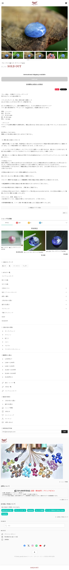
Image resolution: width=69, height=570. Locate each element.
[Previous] (2, 28)
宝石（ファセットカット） (9, 292)
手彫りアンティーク (7, 313)
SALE (3, 317)
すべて (7, 222)
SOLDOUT (5, 321)
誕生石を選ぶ (6, 304)
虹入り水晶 (5, 280)
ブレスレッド (5, 308)
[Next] (67, 28)
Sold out (34, 79)
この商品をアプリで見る (34, 207)
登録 (64, 431)
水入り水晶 (5, 284)
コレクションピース (7, 276)
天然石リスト (6, 288)
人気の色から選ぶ (7, 300)
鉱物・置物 (5, 296)
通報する (65, 213)
